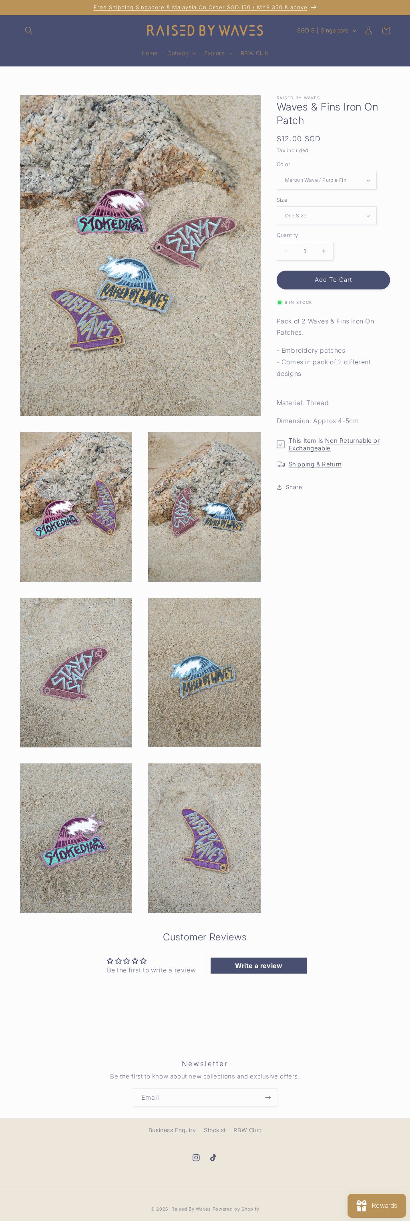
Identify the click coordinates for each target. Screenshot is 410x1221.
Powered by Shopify (236, 1209)
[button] (29, 30)
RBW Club (247, 1130)
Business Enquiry (172, 1130)
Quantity (287, 235)
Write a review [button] (258, 966)
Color (284, 164)
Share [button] (294, 487)
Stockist (215, 1130)
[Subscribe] (268, 1097)
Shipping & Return (315, 464)
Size (282, 200)
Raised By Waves (191, 1209)
